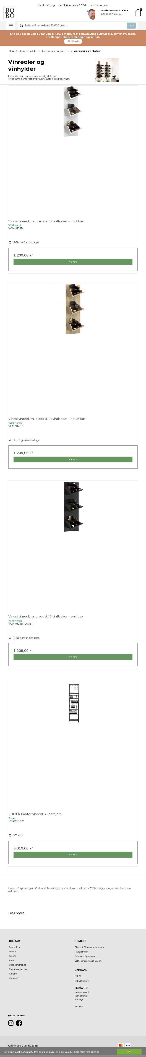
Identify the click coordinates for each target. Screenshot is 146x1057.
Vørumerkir (14, 978)
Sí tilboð (73, 41)
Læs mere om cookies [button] (86, 1051)
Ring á (95, 5)
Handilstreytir (81, 952)
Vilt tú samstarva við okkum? (88, 961)
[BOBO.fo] (10, 13)
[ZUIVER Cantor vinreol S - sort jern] (73, 742)
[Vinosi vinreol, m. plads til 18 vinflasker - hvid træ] (73, 149)
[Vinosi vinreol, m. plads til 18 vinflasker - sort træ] (73, 545)
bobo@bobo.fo (82, 981)
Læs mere (16, 913)
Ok (129, 1051)
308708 (78, 976)
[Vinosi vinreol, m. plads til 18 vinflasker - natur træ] (73, 347)
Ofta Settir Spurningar (85, 956)
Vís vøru (73, 262)
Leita (131, 25)
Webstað (79, 1006)
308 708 (103, 5)
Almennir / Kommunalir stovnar (90, 947)
